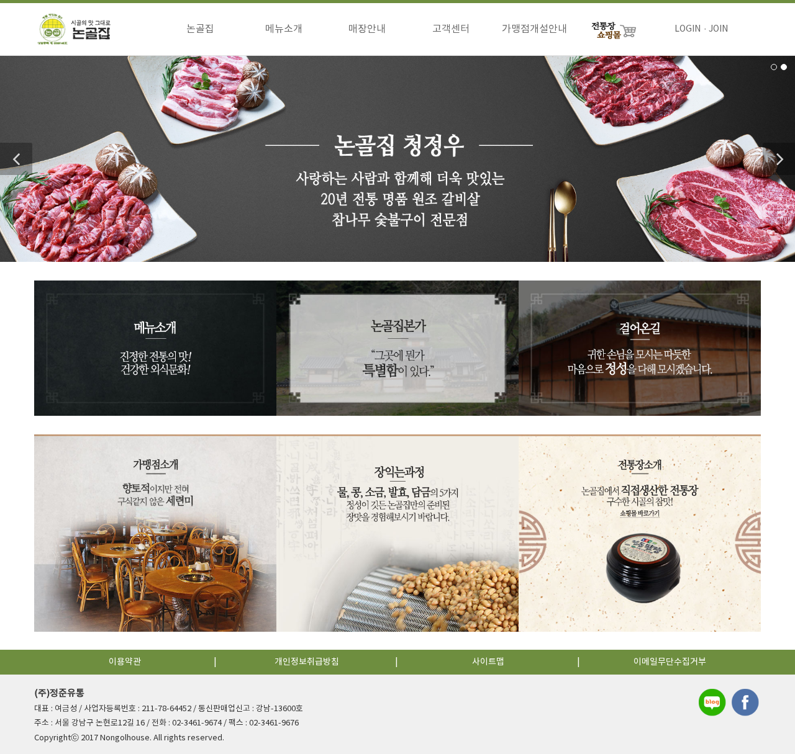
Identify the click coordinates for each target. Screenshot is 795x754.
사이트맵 (488, 662)
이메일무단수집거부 (670, 662)
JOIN (718, 29)
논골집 (200, 29)
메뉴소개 (283, 29)
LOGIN (688, 29)
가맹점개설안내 (534, 29)
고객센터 (451, 29)
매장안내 (367, 29)
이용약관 (125, 662)
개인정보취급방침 (307, 662)
